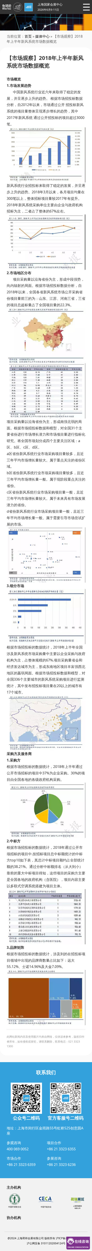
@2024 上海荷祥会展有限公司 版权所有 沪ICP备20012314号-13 (46, 1238)
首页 (28, 36)
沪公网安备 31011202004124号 (46, 1243)
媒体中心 (42, 36)
